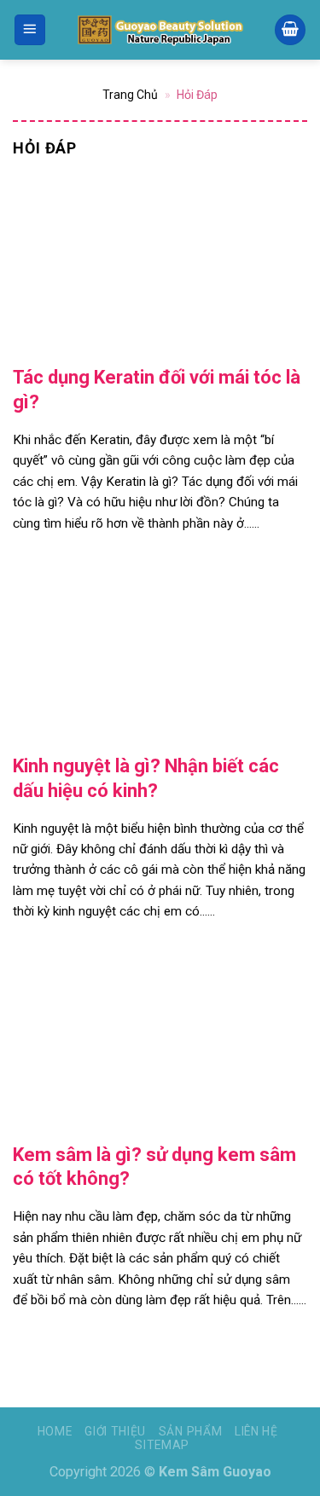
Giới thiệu (115, 1431)
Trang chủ (130, 94)
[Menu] (30, 30)
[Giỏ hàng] (290, 30)
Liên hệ (256, 1431)
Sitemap (162, 1445)
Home (55, 1431)
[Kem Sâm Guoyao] (160, 30)
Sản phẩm (191, 1431)
